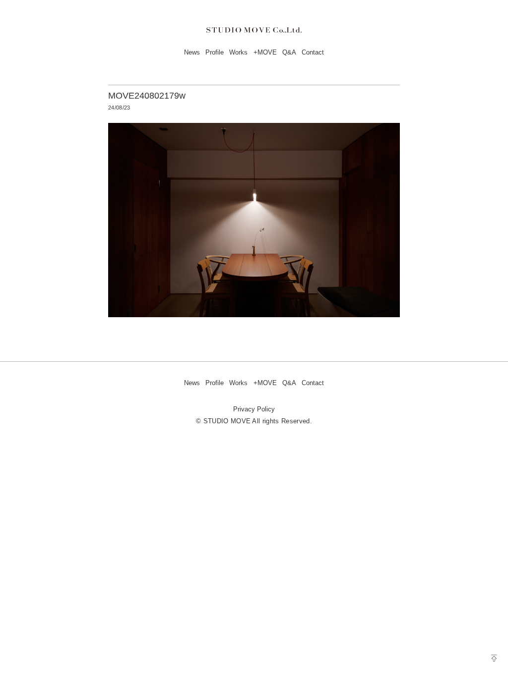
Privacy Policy (254, 409)
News (192, 52)
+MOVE (265, 52)
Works (238, 52)
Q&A (289, 52)
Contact (313, 52)
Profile (214, 52)
